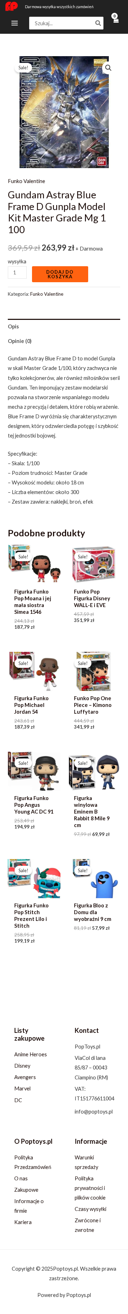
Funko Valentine (26, 181)
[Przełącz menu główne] (14, 23)
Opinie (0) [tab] (20, 341)
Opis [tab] (13, 326)
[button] (108, 67)
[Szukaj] (98, 23)
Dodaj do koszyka (60, 274)
